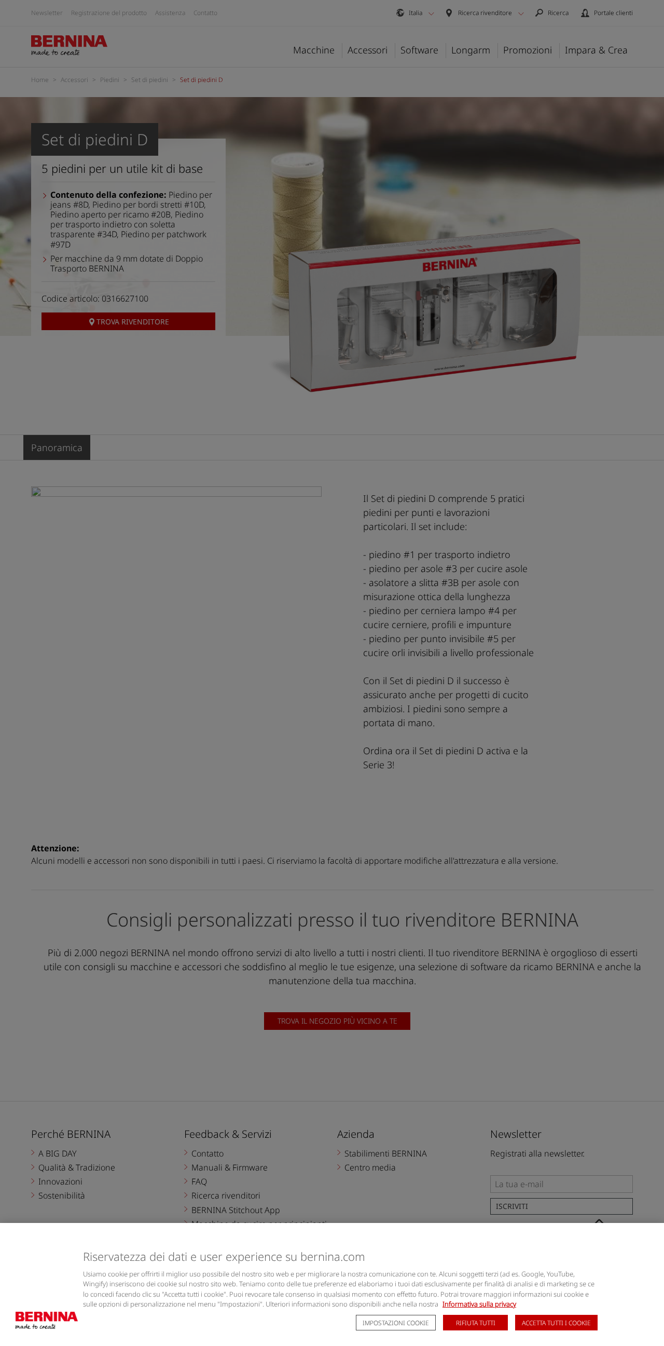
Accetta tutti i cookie (556, 1322)
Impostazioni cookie (396, 1322)
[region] (332, 1284)
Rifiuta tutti (475, 1322)
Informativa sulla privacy (479, 1304)
